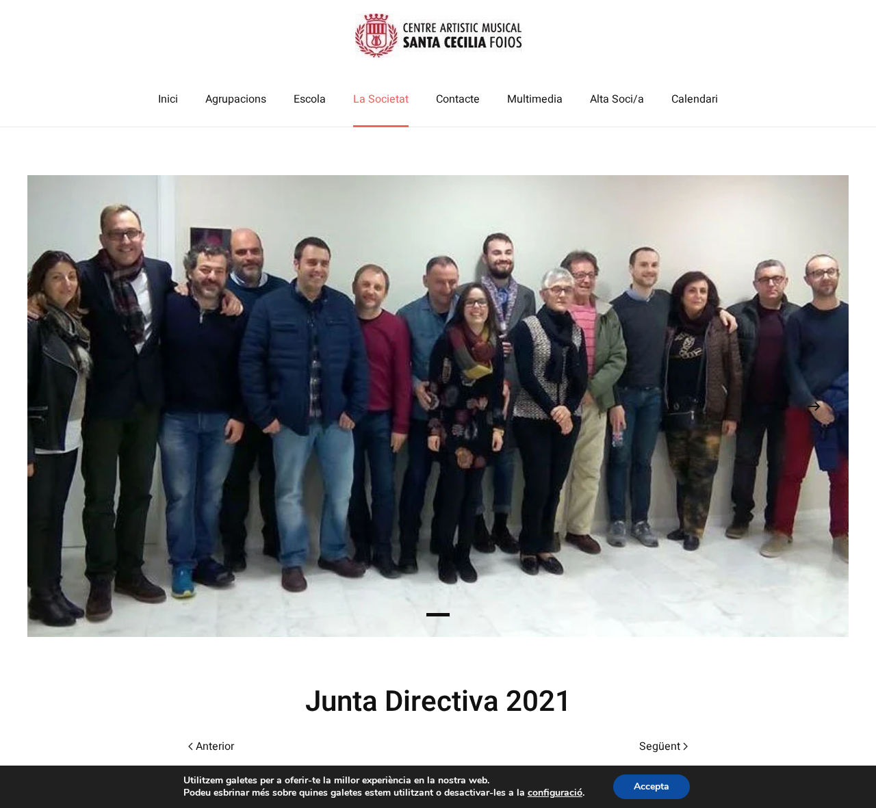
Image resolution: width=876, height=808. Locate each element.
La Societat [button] (381, 99)
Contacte (458, 99)
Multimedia (535, 99)
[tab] (438, 614)
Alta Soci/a (617, 99)
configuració (555, 793)
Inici (168, 99)
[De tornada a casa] (438, 36)
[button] (62, 406)
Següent (659, 746)
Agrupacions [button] (235, 99)
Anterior (215, 746)
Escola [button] (310, 99)
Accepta (651, 786)
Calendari (694, 99)
